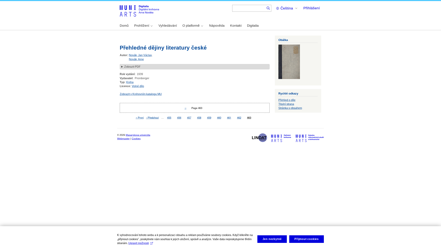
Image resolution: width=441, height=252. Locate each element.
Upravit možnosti (138, 243)
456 (179, 117)
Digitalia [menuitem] (253, 25)
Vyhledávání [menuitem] (167, 25)
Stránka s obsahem (290, 108)
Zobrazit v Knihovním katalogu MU (141, 94)
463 (249, 117)
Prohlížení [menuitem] (141, 25)
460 (219, 117)
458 (199, 117)
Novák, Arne (136, 59)
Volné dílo (138, 86)
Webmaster (123, 138)
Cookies (136, 138)
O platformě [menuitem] (191, 25)
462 (239, 117)
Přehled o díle (286, 100)
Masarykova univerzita (138, 135)
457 (189, 117)
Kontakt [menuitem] (236, 25)
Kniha (130, 82)
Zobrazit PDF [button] (132, 66)
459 (209, 117)
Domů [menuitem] (124, 25)
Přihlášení (311, 8)
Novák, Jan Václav (140, 55)
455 (169, 117)
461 (229, 117)
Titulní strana (286, 104)
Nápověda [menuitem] (217, 25)
